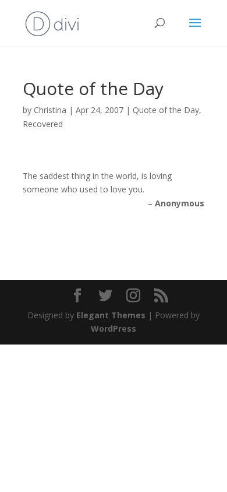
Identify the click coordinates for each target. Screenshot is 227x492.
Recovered (43, 123)
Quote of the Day (166, 109)
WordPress (113, 328)
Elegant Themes (111, 315)
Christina (50, 109)
